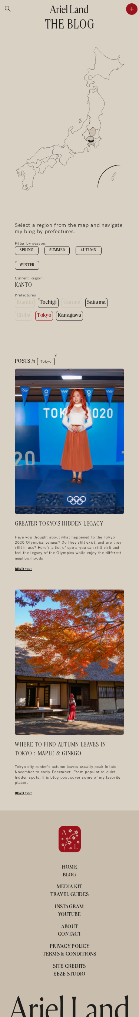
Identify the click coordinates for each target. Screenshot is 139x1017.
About (69, 927)
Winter (27, 265)
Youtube (69, 914)
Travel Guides (69, 894)
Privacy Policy (69, 946)
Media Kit (70, 887)
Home (69, 867)
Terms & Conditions (69, 954)
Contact (69, 934)
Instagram (69, 907)
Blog (69, 875)
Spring (27, 250)
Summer (57, 250)
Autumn (88, 250)
